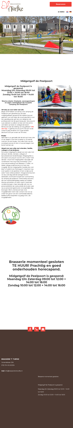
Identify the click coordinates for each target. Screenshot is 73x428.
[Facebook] (30, 329)
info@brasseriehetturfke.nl (13, 371)
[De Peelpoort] (12, 6)
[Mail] (43, 329)
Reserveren (60, 4)
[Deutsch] (70, 12)
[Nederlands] (67, 12)
